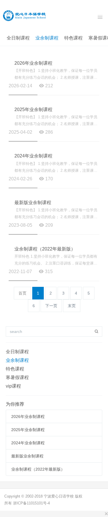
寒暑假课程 (17, 377)
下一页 (51, 305)
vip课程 (13, 386)
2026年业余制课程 (33, 63)
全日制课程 (18, 37)
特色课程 (73, 37)
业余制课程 (46, 37)
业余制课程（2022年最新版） (44, 248)
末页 (72, 305)
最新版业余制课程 (32, 202)
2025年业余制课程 (33, 109)
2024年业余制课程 (33, 155)
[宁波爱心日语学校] (24, 15)
